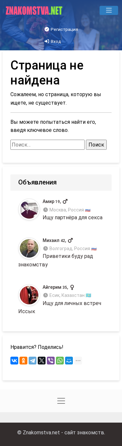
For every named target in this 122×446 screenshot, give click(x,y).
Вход (55, 41)
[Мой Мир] (69, 360)
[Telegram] (32, 360)
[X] (42, 360)
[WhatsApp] (60, 360)
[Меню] (109, 10)
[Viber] (51, 360)
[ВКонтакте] (14, 360)
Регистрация (64, 29)
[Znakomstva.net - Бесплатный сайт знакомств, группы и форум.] (34, 10)
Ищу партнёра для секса (72, 210)
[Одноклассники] (23, 360)
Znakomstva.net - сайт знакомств (63, 432)
